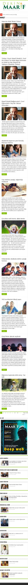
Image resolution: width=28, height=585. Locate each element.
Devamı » (4, 53)
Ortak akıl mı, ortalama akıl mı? (16, 533)
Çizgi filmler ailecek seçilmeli (11, 336)
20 (17, 412)
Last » (23, 414)
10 (14, 412)
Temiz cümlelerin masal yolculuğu (10, 14)
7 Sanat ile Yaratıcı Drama (15, 472)
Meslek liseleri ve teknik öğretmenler (17, 519)
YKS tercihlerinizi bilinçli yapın (11, 299)
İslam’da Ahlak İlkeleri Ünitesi (11, 21)
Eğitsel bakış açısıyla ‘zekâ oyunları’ (17, 507)
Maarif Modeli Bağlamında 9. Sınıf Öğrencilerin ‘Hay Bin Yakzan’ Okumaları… (13, 103)
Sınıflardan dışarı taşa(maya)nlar (16, 545)
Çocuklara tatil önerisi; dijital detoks (13, 218)
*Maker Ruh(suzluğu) (13, 561)
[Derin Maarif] (14, 6)
